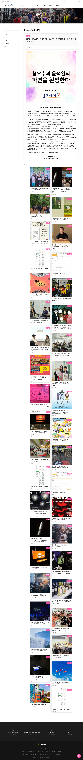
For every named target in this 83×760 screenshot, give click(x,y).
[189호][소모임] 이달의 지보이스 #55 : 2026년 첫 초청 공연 (60, 656)
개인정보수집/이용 (39, 751)
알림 (33, 5)
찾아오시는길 (47, 751)
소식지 (42, 18)
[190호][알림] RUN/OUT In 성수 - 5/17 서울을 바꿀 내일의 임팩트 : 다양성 (39, 512)
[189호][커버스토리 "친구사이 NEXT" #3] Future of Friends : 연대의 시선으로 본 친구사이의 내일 (61, 601)
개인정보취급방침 (30, 751)
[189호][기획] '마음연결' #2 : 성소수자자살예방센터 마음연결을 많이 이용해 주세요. (39, 677)
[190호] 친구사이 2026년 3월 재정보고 (39, 486)
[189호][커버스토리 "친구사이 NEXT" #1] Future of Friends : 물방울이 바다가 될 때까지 (61, 573)
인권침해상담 (59, 5)
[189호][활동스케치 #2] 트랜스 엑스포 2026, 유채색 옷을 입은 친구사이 (60, 629)
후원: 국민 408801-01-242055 (7, 1)
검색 (79, 1)
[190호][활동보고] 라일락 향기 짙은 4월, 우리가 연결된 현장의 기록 (39, 321)
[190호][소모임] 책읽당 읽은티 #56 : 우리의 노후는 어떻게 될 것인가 (60, 439)
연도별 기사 (47, 18)
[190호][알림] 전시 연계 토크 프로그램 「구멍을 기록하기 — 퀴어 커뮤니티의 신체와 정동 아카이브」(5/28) (38, 540)
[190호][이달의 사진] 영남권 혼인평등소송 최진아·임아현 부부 (61, 299)
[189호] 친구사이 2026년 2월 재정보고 (60, 709)
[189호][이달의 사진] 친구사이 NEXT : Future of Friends (60, 545)
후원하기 (54, 751)
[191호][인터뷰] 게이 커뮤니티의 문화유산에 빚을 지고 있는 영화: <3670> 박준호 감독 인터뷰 (61, 246)
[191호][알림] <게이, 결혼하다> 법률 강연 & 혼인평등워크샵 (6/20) (39, 294)
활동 (27, 5)
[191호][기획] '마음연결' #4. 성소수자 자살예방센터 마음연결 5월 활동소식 (38, 215)
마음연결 (6, 29)
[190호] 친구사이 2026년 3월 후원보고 (60, 493)
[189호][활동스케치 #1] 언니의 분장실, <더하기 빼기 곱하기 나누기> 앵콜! (39, 623)
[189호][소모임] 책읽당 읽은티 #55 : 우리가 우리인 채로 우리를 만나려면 (38, 650)
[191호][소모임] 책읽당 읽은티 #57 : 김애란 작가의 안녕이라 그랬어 (60, 218)
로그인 (71, 1)
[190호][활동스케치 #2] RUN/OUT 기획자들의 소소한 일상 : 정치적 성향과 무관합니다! (60, 383)
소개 (22, 5)
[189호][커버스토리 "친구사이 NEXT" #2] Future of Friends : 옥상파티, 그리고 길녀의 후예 (39, 595)
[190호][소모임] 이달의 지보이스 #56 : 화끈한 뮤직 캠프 (39, 460)
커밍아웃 (39, 5)
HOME (35, 18)
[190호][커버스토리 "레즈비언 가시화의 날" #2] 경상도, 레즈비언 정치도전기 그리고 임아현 (40, 349)
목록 (26, 164)
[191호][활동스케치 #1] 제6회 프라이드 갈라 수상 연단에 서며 (39, 188)
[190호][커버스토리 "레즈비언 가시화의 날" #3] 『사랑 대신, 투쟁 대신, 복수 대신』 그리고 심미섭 (62, 355)
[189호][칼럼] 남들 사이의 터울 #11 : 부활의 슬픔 (38, 705)
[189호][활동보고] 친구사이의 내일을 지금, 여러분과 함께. (39, 567)
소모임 (12, 46)
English (63, 1)
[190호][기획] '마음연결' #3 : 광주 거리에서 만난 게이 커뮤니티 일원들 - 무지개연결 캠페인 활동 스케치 (60, 412)
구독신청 (7, 43)
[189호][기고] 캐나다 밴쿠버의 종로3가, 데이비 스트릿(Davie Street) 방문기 (61, 683)
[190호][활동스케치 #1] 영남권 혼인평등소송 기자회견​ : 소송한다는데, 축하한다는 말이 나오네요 (38, 377)
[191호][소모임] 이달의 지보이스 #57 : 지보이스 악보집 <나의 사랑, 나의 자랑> (39, 242)
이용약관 (23, 751)
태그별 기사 (8, 40)
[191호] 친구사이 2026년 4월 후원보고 (60, 273)
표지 (7, 34)
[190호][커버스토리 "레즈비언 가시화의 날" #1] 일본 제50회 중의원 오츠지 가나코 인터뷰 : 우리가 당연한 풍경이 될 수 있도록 (62, 327)
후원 (45, 5)
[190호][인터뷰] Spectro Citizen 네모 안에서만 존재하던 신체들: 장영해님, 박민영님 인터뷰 (39, 433)
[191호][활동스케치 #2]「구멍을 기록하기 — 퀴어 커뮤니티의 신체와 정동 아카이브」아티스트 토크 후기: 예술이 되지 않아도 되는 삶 (61, 190)
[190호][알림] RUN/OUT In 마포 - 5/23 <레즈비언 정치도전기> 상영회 (61, 518)
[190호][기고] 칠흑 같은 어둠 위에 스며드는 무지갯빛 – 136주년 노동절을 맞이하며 (61, 466)
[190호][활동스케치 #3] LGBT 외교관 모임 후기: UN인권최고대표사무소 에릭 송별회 (39, 405)
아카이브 (51, 5)
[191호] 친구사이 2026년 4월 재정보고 (39, 268)
